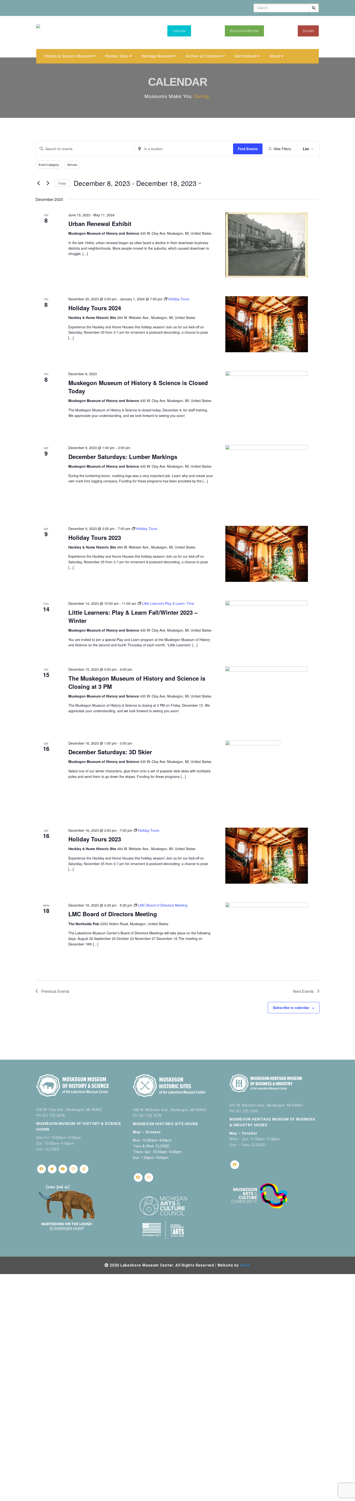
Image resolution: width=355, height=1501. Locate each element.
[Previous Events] (38, 183)
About (275, 56)
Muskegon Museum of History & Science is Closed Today (138, 387)
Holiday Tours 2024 (94, 308)
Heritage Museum (158, 56)
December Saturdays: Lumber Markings (122, 456)
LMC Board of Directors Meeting (112, 914)
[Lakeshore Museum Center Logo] (38, 31)
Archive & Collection (203, 56)
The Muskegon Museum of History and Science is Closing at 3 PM (136, 682)
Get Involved (245, 56)
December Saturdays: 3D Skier (110, 752)
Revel (245, 1265)
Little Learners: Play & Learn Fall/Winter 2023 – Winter (133, 616)
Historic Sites (117, 56)
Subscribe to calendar (291, 1007)
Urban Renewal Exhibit (99, 223)
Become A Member (244, 31)
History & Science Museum (69, 56)
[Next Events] (48, 183)
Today (62, 183)
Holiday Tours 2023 (94, 537)
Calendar (179, 31)
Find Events (248, 148)
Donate (308, 31)
